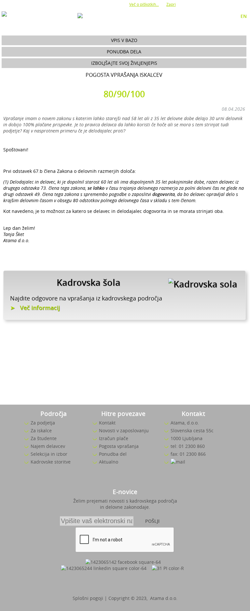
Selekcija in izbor (49, 454)
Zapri (171, 4)
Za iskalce (41, 430)
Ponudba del (113, 454)
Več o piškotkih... (144, 4)
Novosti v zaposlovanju (124, 430)
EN (244, 16)
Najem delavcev (48, 446)
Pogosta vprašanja (119, 446)
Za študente (44, 438)
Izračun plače (113, 438)
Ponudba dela (124, 52)
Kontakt (107, 423)
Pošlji (152, 521)
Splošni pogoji (88, 598)
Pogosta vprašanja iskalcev (124, 74)
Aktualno (108, 462)
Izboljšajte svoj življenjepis (124, 63)
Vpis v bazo (124, 40)
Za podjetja (43, 423)
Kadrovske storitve (51, 462)
